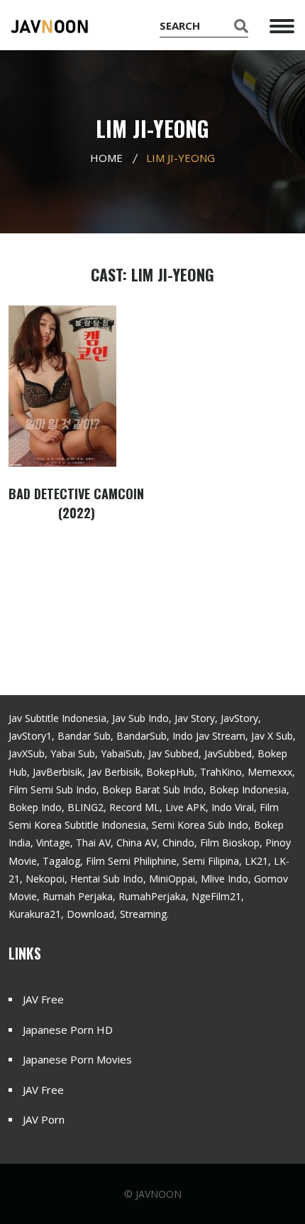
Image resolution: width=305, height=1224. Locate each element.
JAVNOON (158, 1194)
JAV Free (43, 999)
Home (106, 158)
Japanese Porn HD (68, 1029)
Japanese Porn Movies (77, 1059)
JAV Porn (44, 1119)
